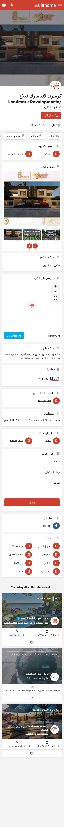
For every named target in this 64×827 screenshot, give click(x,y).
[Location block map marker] (32, 306)
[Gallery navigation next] (35, 246)
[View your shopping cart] (4, 5)
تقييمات (38, 125)
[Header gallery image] (32, 48)
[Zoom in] (55, 286)
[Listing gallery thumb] (32, 198)
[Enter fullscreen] (55, 298)
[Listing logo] (55, 86)
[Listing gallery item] (13, 234)
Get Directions (14, 335)
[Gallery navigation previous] (29, 246)
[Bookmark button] (31, 642)
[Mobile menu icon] (60, 5)
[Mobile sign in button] (12, 5)
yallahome (45, 5)
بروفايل (56, 125)
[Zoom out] (55, 291)
